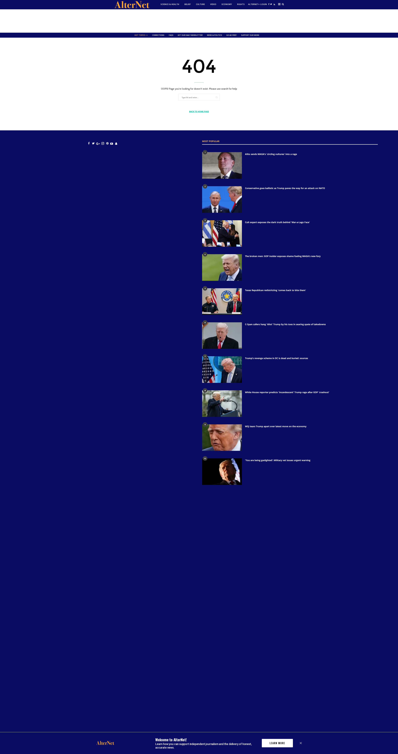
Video (213, 4)
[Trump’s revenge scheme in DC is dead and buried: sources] (222, 369)
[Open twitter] (271, 4)
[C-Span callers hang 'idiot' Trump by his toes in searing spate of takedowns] (222, 335)
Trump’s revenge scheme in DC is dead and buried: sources (276, 358)
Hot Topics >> (141, 35)
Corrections (158, 35)
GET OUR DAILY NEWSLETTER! (190, 35)
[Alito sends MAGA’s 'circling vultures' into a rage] (222, 165)
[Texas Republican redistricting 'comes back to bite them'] (222, 301)
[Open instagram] (103, 143)
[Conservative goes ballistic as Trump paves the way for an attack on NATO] (222, 199)
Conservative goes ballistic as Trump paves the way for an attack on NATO (285, 188)
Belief (188, 4)
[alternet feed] (274, 5)
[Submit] (217, 97)
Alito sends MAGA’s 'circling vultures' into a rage (271, 154)
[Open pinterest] (107, 143)
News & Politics (214, 35)
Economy (227, 4)
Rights (241, 4)
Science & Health (170, 4)
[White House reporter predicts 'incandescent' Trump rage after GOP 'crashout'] (222, 403)
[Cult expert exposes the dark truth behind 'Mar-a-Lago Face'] (222, 233)
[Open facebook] (269, 4)
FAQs (171, 35)
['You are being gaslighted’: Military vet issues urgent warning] (222, 471)
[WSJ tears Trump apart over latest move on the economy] (222, 437)
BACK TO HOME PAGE (199, 111)
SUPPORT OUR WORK (250, 35)
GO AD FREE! (231, 35)
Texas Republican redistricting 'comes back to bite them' (275, 290)
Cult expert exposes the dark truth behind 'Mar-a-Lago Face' (277, 222)
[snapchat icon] (116, 143)
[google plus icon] (98, 143)
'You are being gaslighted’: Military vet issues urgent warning (277, 460)
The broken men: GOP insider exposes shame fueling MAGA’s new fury (283, 256)
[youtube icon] (111, 143)
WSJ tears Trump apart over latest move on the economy (275, 426)
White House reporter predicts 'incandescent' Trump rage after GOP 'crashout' (287, 392)
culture (200, 4)
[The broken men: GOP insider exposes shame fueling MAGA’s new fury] (222, 267)
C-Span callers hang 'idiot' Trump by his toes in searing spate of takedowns (285, 324)
